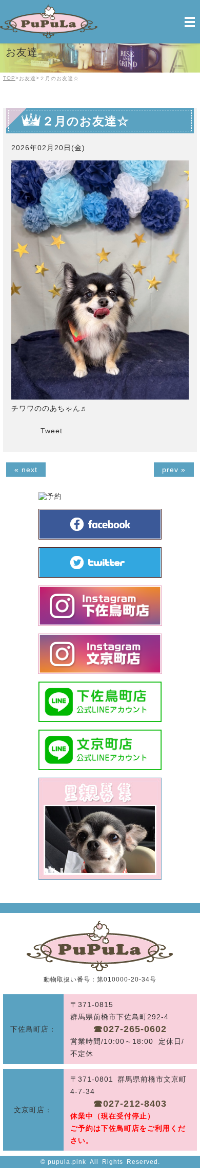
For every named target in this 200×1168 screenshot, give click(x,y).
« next (25, 469)
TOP (9, 78)
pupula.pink (67, 1161)
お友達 (27, 78)
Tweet (52, 431)
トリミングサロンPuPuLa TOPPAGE (100, 946)
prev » (174, 469)
